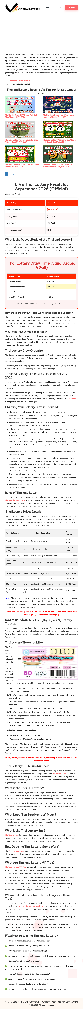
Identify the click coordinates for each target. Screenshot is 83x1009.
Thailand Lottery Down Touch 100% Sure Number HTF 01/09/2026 (58, 166)
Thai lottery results (23, 612)
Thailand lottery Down (15, 500)
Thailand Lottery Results (20, 81)
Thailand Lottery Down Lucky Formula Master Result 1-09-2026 (21, 141)
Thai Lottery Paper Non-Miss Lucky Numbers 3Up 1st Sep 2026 (58, 116)
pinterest (21, 906)
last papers (72, 399)
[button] (71, 7)
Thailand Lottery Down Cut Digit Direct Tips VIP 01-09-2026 (22, 166)
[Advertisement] (20, 38)
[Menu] (47, 7)
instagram (30, 906)
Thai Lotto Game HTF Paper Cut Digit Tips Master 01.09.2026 (21, 116)
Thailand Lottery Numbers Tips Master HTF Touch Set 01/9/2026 (59, 141)
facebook (40, 906)
